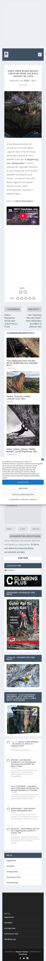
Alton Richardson (24, 201)
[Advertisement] (23, 24)
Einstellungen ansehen (23, 494)
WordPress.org (12, 883)
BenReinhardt (16, 808)
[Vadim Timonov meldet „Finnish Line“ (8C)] (23, 382)
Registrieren (11, 861)
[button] (43, 459)
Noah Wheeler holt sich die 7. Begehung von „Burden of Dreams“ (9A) (25, 831)
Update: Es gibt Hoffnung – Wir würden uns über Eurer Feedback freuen (24, 744)
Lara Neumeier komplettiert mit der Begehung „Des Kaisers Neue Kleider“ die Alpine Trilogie (23, 763)
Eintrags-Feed (12, 871)
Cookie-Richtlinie (14, 499)
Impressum (33, 499)
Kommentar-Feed (13, 877)
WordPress (23, 954)
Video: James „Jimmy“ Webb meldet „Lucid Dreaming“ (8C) (22, 450)
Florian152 (15, 829)
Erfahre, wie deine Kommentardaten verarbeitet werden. (22, 548)
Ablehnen (23, 488)
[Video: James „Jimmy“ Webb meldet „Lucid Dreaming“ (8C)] (23, 425)
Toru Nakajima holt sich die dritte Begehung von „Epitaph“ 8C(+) (22, 363)
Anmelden (10, 866)
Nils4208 (14, 760)
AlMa (26, 80)
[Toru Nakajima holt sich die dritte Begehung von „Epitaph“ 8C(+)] (23, 347)
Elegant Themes (22, 952)
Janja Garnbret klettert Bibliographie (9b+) (23, 809)
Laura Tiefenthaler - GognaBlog (23, 786)
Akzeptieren (23, 482)
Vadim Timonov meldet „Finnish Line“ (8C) (19, 397)
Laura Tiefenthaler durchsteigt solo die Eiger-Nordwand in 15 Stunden (25, 789)
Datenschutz (25, 499)
